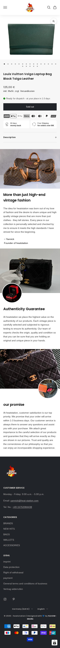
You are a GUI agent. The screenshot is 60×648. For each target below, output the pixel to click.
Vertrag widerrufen (13, 589)
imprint (6, 561)
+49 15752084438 (22, 507)
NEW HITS (9, 528)
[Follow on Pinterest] (13, 599)
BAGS (6, 534)
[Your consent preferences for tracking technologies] (54, 642)
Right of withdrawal (13, 572)
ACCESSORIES (11, 545)
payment (7, 578)
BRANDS (8, 523)
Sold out (30, 107)
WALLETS (8, 540)
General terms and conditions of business (25, 583)
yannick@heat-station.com (24, 500)
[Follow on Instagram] (5, 599)
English (41, 609)
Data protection (11, 567)
